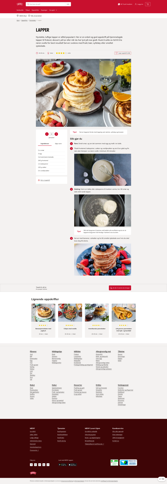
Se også (52, 10)
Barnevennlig (56, 358)
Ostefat (120, 394)
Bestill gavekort (61, 431)
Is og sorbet (77, 394)
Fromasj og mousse (80, 392)
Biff (31, 356)
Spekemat (121, 398)
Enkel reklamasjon (117, 434)
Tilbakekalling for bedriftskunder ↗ (94, 444)
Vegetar (54, 360)
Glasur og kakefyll (57, 400)
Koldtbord (121, 392)
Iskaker (54, 396)
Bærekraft (33, 444)
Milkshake (99, 396)
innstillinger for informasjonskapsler (109, 481)
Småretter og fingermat (125, 390)
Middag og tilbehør (102, 365)
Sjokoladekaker (57, 388)
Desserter (78, 385)
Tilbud (27, 10)
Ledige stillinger (34, 437)
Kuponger (44, 10)
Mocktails (99, 392)
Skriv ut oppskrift (45, 180)
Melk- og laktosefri (102, 356)
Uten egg (99, 358)
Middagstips (57, 351)
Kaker (54, 385)
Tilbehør (121, 351)
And (31, 354)
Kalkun (32, 369)
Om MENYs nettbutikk (91, 431)
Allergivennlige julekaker (104, 369)
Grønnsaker (33, 358)
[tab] (45, 143)
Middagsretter (56, 363)
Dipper (120, 358)
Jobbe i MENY (33, 434)
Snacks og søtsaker (102, 367)
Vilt (31, 379)
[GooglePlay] (62, 464)
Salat (119, 360)
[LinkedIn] (43, 464)
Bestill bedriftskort (62, 434)
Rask (53, 354)
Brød (31, 388)
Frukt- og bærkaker (58, 392)
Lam (31, 371)
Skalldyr (32, 375)
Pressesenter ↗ (34, 450)
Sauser (120, 354)
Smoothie (99, 390)
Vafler (32, 398)
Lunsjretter (77, 356)
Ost (31, 373)
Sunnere (54, 356)
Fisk (31, 363)
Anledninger (122, 404)
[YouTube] (39, 464)
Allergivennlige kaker (103, 363)
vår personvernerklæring (67, 481)
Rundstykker (34, 390)
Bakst (98, 360)
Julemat (120, 402)
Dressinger (121, 356)
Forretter (121, 388)
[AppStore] (72, 464)
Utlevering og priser (90, 434)
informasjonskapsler (79, 481)
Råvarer (33, 351)
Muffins (32, 394)
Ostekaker (55, 394)
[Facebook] (31, 464)
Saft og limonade (101, 388)
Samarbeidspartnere (35, 447)
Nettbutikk (20, 10)
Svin (31, 377)
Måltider (77, 351)
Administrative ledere (36, 441)
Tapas (120, 396)
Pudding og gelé (79, 388)
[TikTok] (48, 464)
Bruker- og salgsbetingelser (92, 437)
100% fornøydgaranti (118, 437)
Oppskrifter (35, 10)
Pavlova (54, 398)
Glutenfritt (99, 354)
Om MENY (33, 431)
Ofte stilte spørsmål (117, 431)
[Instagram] (35, 464)
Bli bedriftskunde (89, 441)
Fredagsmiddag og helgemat (83, 365)
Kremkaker (55, 390)
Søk (68, 4)
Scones (32, 396)
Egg (31, 360)
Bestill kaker (60, 437)
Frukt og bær (34, 365)
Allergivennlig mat (103, 351)
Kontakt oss (115, 441)
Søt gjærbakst (34, 392)
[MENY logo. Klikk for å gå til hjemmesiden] (20, 4)
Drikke (98, 385)
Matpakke (77, 360)
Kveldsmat (77, 363)
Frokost (76, 354)
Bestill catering (61, 441)
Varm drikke (100, 394)
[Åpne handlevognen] (147, 4)
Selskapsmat (123, 385)
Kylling (32, 367)
